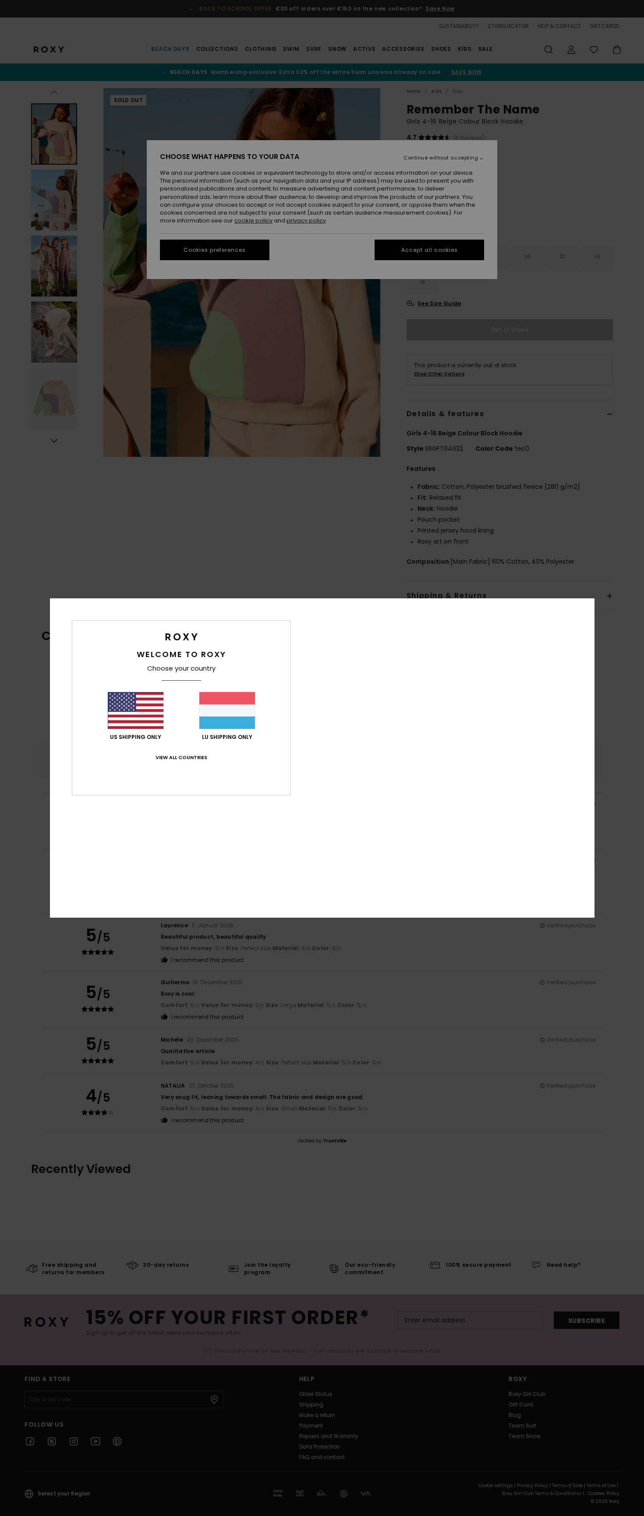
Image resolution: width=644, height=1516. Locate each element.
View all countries (181, 757)
